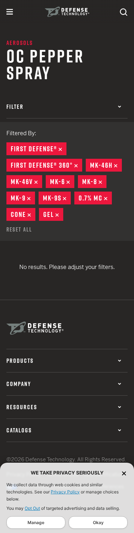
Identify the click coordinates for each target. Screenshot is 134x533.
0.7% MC (95, 198)
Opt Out (32, 508)
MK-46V (26, 182)
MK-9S (57, 198)
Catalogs (19, 430)
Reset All (19, 229)
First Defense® (38, 149)
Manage (36, 522)
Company (18, 384)
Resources (21, 407)
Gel (53, 214)
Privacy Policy (65, 491)
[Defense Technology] (67, 11)
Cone (23, 214)
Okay (98, 522)
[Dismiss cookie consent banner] (124, 473)
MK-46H (106, 165)
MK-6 (62, 182)
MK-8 (94, 182)
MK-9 (23, 198)
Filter (15, 106)
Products (20, 360)
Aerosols (19, 43)
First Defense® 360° (46, 165)
